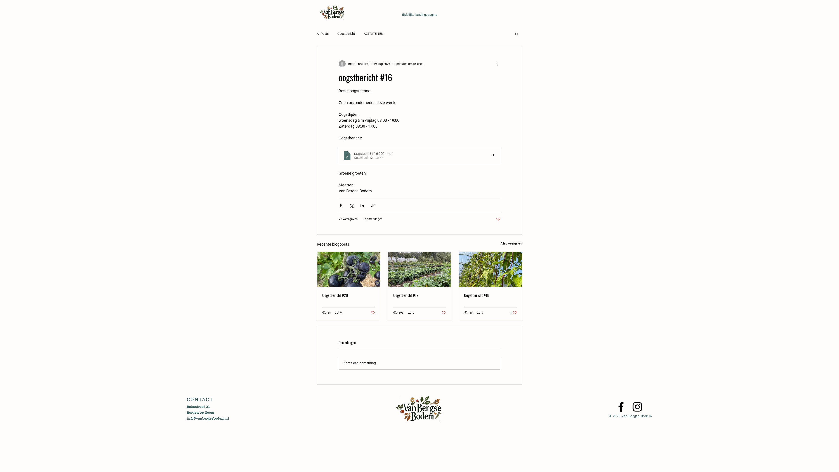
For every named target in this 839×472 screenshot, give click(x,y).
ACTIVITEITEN (373, 33)
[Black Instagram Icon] (637, 407)
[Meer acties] (497, 63)
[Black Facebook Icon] (621, 407)
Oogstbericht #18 (476, 295)
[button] (517, 34)
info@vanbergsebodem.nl (208, 418)
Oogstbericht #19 (405, 295)
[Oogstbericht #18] (490, 269)
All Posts (323, 33)
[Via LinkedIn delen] (362, 205)
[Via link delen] (373, 205)
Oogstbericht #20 (335, 295)
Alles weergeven (511, 243)
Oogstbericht (346, 33)
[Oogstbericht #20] (348, 269)
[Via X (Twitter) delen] (351, 205)
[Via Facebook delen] (341, 205)
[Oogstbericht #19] (419, 269)
